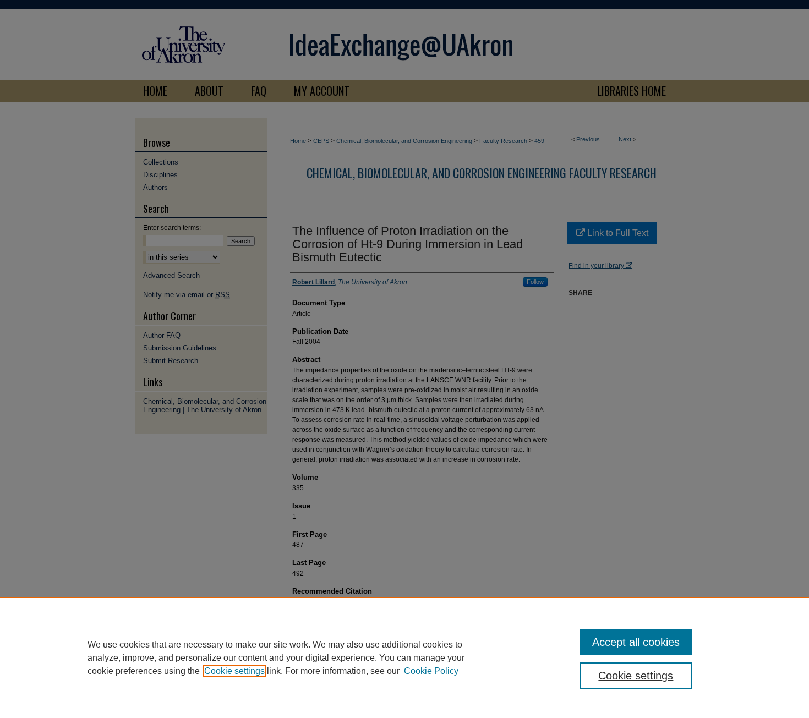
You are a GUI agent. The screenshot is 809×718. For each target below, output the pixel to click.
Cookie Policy (431, 671)
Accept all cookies (636, 642)
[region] (404, 657)
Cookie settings (234, 671)
